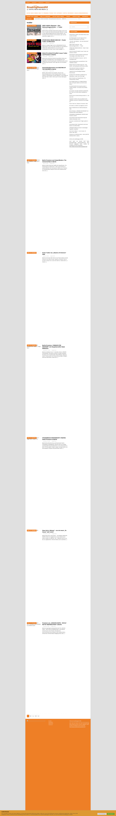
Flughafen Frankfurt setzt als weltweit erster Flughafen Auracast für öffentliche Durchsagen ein (78, 100)
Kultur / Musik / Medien (58, 16)
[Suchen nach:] (83, 18)
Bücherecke (85, 16)
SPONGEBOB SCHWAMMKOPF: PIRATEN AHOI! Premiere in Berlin (54, 438)
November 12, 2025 (46, 533)
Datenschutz (41, 2)
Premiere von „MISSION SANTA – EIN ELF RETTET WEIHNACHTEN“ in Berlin (54, 623)
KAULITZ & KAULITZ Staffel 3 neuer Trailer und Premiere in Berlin (54, 54)
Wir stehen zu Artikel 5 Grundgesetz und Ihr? (78, 105)
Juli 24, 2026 (45, 28)
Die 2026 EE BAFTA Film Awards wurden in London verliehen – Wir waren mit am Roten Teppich (78, 87)
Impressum (47, 2)
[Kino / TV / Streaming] (34, 30)
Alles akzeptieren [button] (111, 813)
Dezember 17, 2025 (46, 350)
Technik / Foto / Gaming (32, 16)
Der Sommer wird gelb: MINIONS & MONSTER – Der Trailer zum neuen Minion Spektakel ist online (79, 92)
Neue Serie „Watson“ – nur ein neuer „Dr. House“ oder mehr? (54, 531)
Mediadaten (34, 2)
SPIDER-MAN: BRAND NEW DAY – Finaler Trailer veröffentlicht (54, 40)
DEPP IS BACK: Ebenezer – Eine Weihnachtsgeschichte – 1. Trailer (52, 26)
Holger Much (51, 28)
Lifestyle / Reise (76, 16)
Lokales (68, 16)
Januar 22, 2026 (46, 256)
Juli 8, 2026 (45, 56)
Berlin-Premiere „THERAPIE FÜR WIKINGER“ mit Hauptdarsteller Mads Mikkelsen (53, 346)
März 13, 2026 (45, 163)
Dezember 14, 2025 (46, 441)
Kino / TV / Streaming (45, 16)
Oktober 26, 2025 (46, 626)
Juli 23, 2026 (45, 43)
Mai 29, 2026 (45, 70)
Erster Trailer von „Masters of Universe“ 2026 (54, 253)
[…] (53, 36)
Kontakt (28, 2)
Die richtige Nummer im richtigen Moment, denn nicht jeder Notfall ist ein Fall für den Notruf (78, 83)
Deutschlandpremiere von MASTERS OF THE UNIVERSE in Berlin (54, 68)
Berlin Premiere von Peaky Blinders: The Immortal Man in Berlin (54, 161)
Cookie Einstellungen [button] (102, 813)
